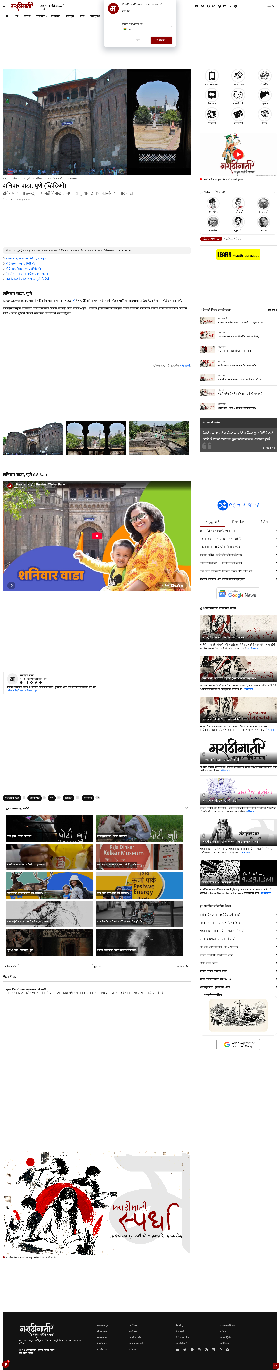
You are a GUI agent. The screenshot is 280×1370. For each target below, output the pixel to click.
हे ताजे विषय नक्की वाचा (216, 310)
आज (16, 16)
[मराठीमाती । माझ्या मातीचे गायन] (44, 10)
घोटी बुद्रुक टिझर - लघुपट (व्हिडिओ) (23, 268)
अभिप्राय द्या (225, 1331)
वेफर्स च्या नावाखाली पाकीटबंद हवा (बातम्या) (27, 273)
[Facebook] (208, 6)
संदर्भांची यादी (181, 1343)
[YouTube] (26, 682)
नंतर (138, 40)
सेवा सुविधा (95, 16)
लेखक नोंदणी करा (211, 239)
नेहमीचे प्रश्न (102, 1349)
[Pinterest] (219, 6)
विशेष (82, 16)
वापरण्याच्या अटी (136, 1343)
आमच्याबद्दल (102, 1325)
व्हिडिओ (39, 178)
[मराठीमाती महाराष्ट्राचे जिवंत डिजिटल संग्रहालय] (238, 154)
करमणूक (70, 16)
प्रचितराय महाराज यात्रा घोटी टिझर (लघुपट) (27, 258)
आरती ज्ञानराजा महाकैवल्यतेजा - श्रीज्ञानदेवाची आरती (230, 841)
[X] (202, 6)
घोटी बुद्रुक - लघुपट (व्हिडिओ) (20, 263)
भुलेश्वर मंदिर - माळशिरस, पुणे (20, 950)
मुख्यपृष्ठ (97, 966)
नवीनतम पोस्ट (11, 966)
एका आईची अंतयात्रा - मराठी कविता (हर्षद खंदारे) (28, 921)
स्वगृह (5, 178)
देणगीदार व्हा (102, 1343)
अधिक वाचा (253, 648)
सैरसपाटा (17, 178)
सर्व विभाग (224, 1343)
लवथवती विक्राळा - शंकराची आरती (221, 760)
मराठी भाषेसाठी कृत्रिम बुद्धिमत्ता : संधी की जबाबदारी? (241, 393)
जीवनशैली (40, 16)
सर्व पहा (271, 310)
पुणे (28, 178)
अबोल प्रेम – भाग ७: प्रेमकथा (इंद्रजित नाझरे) (237, 365)
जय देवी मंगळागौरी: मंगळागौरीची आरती (223, 637)
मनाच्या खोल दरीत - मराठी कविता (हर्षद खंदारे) (117, 950)
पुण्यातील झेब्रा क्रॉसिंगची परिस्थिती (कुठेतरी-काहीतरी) (119, 921)
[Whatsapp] (230, 6)
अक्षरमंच (221, 332)
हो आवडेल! (161, 40)
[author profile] (11, 199)
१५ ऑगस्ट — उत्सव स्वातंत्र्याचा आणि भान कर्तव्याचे (240, 379)
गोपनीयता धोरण (136, 1337)
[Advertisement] (97, 225)
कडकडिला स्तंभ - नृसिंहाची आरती (220, 882)
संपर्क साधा (102, 1331)
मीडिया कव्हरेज (182, 1337)
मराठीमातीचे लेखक (232, 239)
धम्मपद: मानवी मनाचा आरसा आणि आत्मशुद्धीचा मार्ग (240, 322)
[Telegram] (235, 6)
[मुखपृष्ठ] (7, 16)
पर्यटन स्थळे (72, 178)
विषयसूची (180, 1331)
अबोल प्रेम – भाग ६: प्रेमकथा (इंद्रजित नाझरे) (237, 408)
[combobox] (128, 28)
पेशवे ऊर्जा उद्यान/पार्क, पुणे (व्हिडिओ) (113, 893)
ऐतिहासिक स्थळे (55, 178)
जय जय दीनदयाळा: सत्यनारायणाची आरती (225, 719)
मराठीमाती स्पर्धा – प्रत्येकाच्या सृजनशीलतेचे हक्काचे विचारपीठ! (31, 1257)
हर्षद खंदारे (185, 365)
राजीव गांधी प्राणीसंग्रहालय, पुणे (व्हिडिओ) (25, 893)
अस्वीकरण (133, 1331)
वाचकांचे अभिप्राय (227, 1325)
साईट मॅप (133, 1349)
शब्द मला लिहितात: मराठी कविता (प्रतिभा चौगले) (238, 336)
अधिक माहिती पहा (15, 690)
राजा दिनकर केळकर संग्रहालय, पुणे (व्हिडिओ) (28, 278)
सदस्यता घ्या (102, 1337)
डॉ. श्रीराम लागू (268, 448)
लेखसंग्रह (179, 1325)
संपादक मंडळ (27, 675)
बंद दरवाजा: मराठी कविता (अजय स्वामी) (235, 351)
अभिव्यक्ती (55, 16)
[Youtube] (196, 6)
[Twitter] (37, 682)
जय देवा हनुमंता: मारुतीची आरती (219, 800)
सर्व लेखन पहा (31, 690)
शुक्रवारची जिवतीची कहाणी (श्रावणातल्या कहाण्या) (229, 678)
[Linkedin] (224, 6)
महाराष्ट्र (27, 16)
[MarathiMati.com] (22, 682)
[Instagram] (213, 6)
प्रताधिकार (133, 1325)
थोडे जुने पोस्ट (183, 966)
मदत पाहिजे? (225, 1337)
